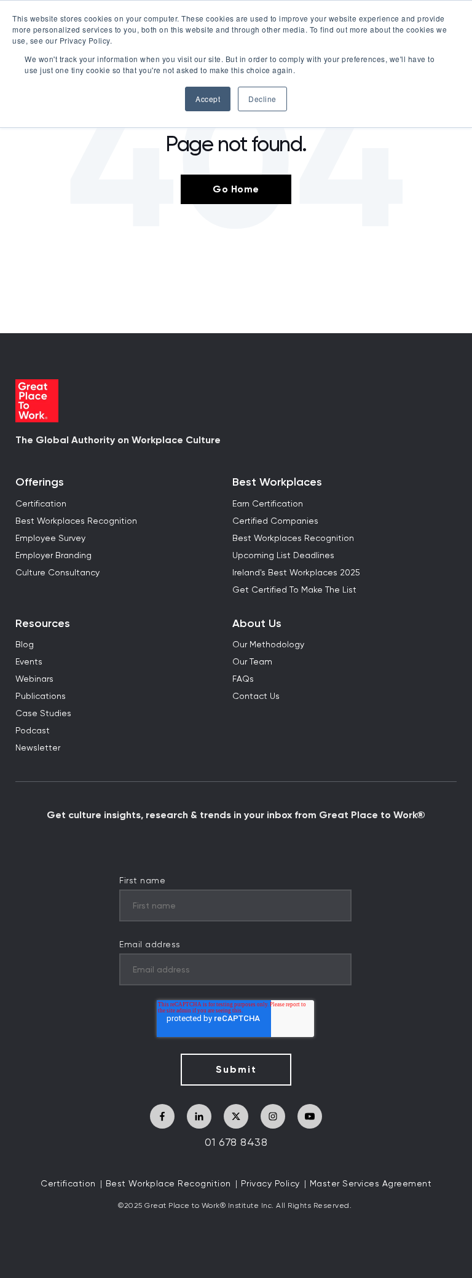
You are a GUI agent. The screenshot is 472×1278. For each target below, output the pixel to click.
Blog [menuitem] (24, 645)
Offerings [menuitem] (39, 482)
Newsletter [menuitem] (37, 748)
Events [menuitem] (28, 662)
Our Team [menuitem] (252, 662)
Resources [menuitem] (42, 623)
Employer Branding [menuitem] (53, 555)
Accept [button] (207, 98)
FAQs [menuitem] (243, 679)
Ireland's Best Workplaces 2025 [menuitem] (296, 573)
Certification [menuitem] (40, 504)
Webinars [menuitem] (34, 679)
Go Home (236, 189)
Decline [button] (262, 98)
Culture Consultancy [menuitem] (57, 573)
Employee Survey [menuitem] (50, 538)
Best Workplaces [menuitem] (277, 482)
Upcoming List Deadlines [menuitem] (283, 555)
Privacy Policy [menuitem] (270, 1184)
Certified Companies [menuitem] (275, 521)
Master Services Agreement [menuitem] (371, 1184)
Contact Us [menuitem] (256, 696)
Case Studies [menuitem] (43, 713)
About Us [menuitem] (256, 623)
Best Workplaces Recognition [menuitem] (76, 521)
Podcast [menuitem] (32, 731)
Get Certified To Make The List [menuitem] (294, 590)
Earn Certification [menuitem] (267, 504)
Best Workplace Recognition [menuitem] (168, 1184)
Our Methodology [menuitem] (268, 645)
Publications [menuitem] (40, 696)
